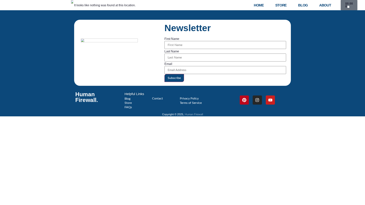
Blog (303, 5)
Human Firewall (194, 114)
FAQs (128, 107)
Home (259, 5)
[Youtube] (270, 100)
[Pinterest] (244, 100)
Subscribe (174, 78)
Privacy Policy (189, 98)
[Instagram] (257, 100)
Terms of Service (191, 102)
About (325, 5)
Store (281, 5)
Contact (157, 98)
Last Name (171, 51)
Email (168, 63)
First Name (171, 38)
